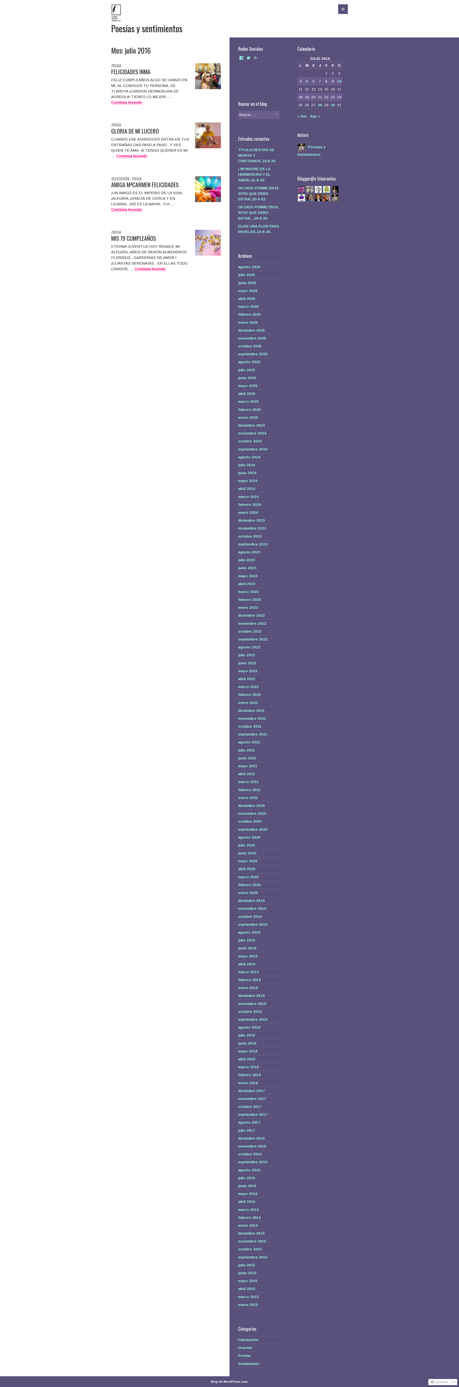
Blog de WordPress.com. (229, 1381)
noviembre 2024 (252, 433)
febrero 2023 (249, 600)
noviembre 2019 (252, 908)
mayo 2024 (247, 481)
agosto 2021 (249, 742)
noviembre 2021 (252, 718)
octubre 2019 (250, 916)
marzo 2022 (248, 687)
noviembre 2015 (252, 1241)
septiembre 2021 (253, 734)
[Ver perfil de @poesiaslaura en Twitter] (248, 58)
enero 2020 (248, 893)
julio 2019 (246, 940)
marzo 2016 (248, 1210)
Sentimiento (248, 1364)
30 (333, 105)
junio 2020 (247, 853)
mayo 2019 (247, 956)
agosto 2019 (249, 932)
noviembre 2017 (252, 1099)
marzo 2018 (248, 1067)
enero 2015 (248, 1305)
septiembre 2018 (253, 1019)
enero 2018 (248, 1083)
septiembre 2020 (253, 829)
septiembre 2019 (253, 924)
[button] (343, 9)
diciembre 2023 (251, 520)
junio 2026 (247, 283)
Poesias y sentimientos (146, 28)
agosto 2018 (249, 1027)
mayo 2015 (247, 1281)
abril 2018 (246, 1059)
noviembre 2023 (252, 528)
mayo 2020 (247, 861)
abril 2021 (246, 774)
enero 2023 (248, 607)
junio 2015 (247, 1273)
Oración (245, 1348)
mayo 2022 (247, 671)
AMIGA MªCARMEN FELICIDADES (145, 184)
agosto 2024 (249, 457)
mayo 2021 (247, 766)
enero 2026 (248, 322)
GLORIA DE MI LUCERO (135, 131)
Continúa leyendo (126, 102)
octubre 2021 (250, 726)
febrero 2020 (249, 885)
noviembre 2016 (252, 1146)
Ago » (315, 116)
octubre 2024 (250, 441)
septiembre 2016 (253, 1162)
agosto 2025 (249, 362)
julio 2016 (246, 1178)
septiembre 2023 (253, 544)
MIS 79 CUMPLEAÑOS (133, 238)
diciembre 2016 (251, 1138)
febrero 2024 (249, 504)
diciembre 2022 (251, 615)
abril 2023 (246, 584)
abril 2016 (246, 1201)
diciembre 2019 (251, 900)
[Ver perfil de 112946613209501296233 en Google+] (256, 58)
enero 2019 (248, 988)
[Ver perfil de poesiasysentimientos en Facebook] (241, 58)
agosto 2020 (249, 837)
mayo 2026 (247, 291)
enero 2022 (248, 703)
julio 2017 (246, 1130)
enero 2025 (248, 417)
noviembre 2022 (252, 623)
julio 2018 (246, 1035)
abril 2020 (246, 869)
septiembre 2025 (253, 354)
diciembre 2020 (251, 805)
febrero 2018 (249, 1075)
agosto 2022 (249, 647)
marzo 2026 (248, 306)
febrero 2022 (249, 695)
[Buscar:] (259, 115)
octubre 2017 (250, 1106)
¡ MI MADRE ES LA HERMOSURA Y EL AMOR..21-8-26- (254, 174)
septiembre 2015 (253, 1257)
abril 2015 (246, 1289)
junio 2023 (247, 568)
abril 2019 (246, 964)
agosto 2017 (249, 1122)
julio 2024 (246, 465)
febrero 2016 (249, 1217)
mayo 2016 (247, 1194)
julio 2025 (246, 370)
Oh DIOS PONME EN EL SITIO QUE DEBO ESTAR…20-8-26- (258, 212)
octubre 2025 (250, 346)
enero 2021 (248, 798)
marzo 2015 (248, 1297)
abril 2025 (246, 394)
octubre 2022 (250, 631)
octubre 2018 (250, 1011)
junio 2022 (247, 663)
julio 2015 (246, 1265)
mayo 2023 (247, 576)
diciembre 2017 (251, 1091)
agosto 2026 (249, 267)
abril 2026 (246, 299)
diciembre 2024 (251, 425)
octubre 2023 (250, 536)
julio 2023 (246, 560)
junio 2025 (247, 378)
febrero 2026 (249, 314)
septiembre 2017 (253, 1114)
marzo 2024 (248, 497)
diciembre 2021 (251, 710)
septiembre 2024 (253, 449)
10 (339, 81)
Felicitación (120, 178)
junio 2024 (247, 473)
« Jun (302, 116)
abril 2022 (246, 679)
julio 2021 (246, 750)
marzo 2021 (248, 782)
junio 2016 (247, 1186)
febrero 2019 (249, 980)
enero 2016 (248, 1225)
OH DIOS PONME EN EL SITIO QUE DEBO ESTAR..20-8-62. (258, 193)
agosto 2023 (249, 552)
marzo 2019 (248, 972)
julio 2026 (246, 275)
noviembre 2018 (252, 1004)
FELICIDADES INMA (130, 71)
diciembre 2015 (251, 1233)
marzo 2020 (248, 877)
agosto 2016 (249, 1170)
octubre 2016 (250, 1154)
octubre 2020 (250, 821)
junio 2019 (247, 948)
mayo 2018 (247, 1051)
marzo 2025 (248, 401)
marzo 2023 (248, 592)
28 (320, 105)
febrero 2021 (249, 790)
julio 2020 (246, 845)
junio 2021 (247, 758)
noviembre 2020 (252, 813)
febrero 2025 (249, 409)
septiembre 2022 (253, 639)
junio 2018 (247, 1043)
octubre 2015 (250, 1249)
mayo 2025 (247, 386)
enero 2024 (248, 512)
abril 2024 (246, 489)
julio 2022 (246, 655)
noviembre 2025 (252, 338)
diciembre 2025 (251, 330)
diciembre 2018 (251, 996)
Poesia (116, 65)
